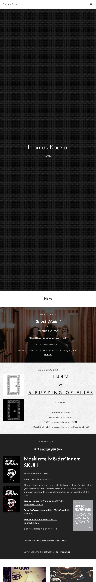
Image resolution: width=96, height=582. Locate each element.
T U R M (60, 377)
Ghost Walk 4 (48, 321)
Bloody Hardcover (33, 501)
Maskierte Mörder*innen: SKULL (52, 540)
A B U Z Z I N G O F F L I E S (60, 393)
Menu (90, 4)
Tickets (48, 354)
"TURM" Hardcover (52, 422)
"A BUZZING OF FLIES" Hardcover (45, 427)
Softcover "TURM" (69, 422)
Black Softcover (32, 510)
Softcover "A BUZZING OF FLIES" (75, 427)
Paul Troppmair (62, 552)
